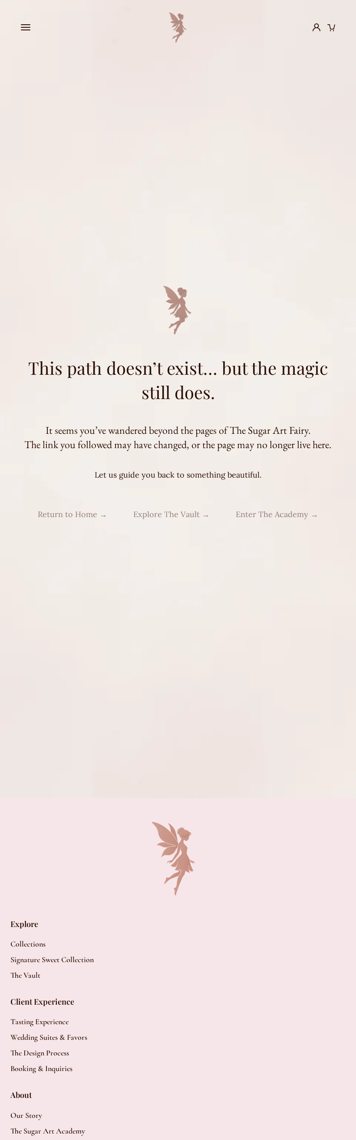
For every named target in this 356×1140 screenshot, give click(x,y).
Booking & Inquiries (41, 1068)
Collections (28, 944)
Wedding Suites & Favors (48, 1037)
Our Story (26, 1115)
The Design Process (39, 1053)
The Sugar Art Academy (47, 1131)
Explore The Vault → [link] (171, 514)
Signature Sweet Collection (52, 959)
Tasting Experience (39, 1021)
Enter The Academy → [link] (277, 514)
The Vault (25, 975)
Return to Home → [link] (72, 514)
